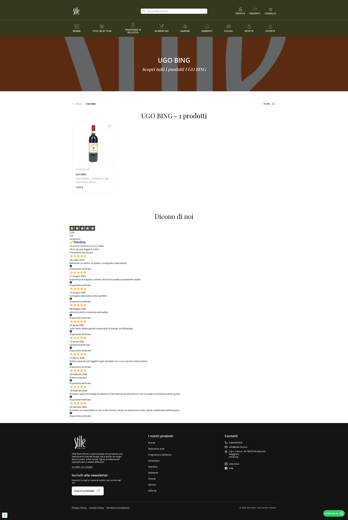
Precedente (75, 252)
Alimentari (154, 460)
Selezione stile (156, 448)
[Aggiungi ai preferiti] (109, 126)
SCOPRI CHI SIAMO (82, 467)
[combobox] (176, 11)
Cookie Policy (96, 507)
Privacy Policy (79, 507)
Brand (78, 104)
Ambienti (153, 472)
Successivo (87, 252)
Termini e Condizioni (117, 507)
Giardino (153, 466)
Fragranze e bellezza (160, 454)
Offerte (152, 490)
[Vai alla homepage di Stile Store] (105, 11)
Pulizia (152, 478)
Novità (152, 484)
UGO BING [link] (91, 104)
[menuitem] (77, 28)
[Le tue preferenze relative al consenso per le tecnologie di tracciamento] (4, 515)
